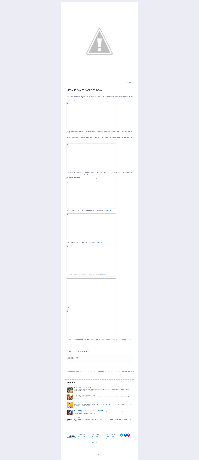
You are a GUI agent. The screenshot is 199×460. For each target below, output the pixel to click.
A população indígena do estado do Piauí (84, 395)
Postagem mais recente (73, 371)
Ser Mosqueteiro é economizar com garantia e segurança (89, 410)
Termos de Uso (96, 438)
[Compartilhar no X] (71, 358)
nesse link (96, 344)
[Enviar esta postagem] (77, 358)
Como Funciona (110, 436)
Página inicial (100, 371)
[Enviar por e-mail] (68, 358)
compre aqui (108, 210)
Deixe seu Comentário (77, 351)
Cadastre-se (81, 436)
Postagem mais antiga (128, 371)
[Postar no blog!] (69, 358)
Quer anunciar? (96, 436)
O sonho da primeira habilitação (82, 387)
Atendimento (109, 441)
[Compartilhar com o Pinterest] (73, 358)
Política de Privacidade (95, 441)
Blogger (115, 454)
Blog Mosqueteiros (83, 438)
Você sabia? (77, 418)
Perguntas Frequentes (112, 438)
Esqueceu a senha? (83, 441)
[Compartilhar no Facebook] (72, 358)
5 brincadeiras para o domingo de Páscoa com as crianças (89, 402)
